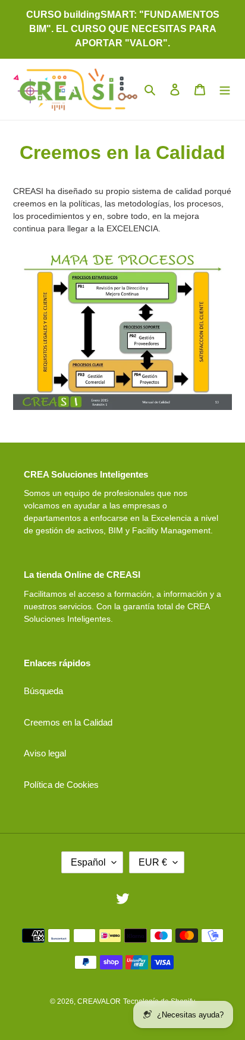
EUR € (153, 862)
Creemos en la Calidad (68, 722)
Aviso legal (45, 753)
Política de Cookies (61, 785)
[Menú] (224, 89)
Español (88, 862)
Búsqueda (43, 691)
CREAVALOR (99, 1001)
